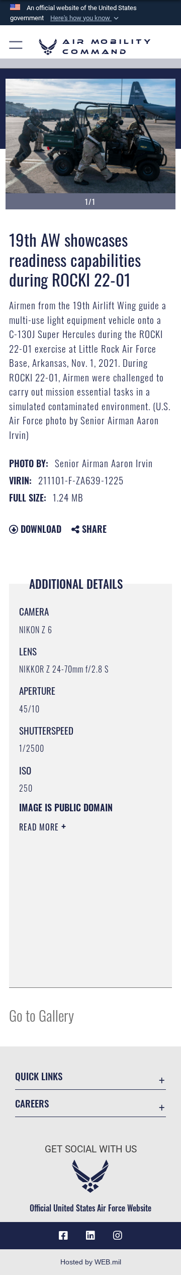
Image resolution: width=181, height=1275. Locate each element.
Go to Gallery (41, 1015)
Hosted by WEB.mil (90, 1262)
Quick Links (38, 1076)
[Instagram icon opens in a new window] (117, 1235)
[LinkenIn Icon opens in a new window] (90, 1235)
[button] (85, 18)
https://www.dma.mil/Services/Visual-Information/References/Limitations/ (80, 969)
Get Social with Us (91, 1149)
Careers (32, 1103)
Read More (40, 827)
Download (39, 528)
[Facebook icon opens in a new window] (63, 1235)
